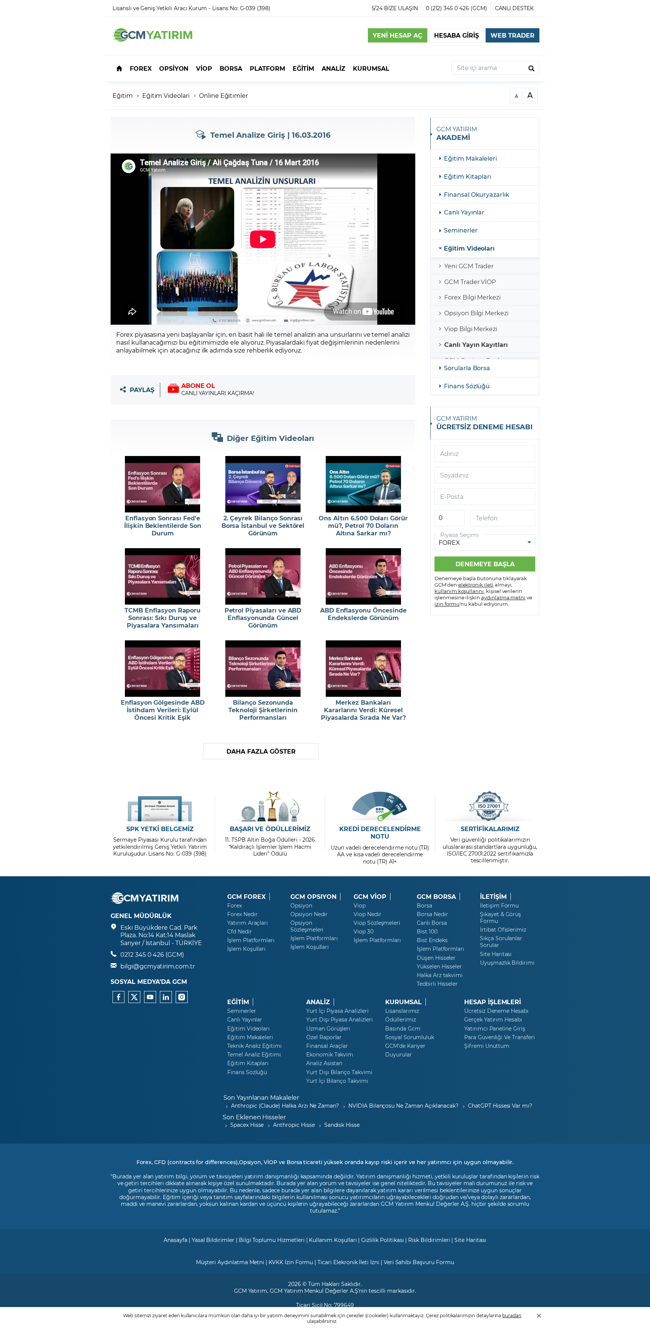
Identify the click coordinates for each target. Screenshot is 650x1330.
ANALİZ (318, 1002)
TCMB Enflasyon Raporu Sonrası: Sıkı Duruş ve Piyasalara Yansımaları (162, 617)
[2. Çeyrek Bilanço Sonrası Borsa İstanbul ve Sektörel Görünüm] (263, 484)
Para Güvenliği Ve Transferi (499, 1037)
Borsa (424, 905)
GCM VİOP (370, 896)
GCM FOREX (246, 896)
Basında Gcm (402, 1028)
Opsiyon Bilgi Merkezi (476, 313)
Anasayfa (175, 1239)
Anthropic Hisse (293, 1124)
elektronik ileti (476, 584)
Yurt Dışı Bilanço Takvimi (339, 1072)
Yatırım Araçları (247, 923)
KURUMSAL (403, 1002)
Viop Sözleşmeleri (377, 923)
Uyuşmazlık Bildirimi (507, 962)
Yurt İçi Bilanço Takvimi (337, 1081)
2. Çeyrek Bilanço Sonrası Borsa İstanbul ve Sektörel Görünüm (263, 525)
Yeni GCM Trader (469, 266)
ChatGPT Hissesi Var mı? (500, 1105)
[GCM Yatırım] (152, 39)
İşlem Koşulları (246, 948)
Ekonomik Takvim (329, 1054)
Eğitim (122, 95)
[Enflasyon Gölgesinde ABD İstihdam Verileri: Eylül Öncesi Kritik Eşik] (162, 668)
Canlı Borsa (431, 923)
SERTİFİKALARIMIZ (490, 829)
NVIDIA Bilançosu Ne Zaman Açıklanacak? (403, 1105)
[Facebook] (118, 997)
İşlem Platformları (251, 940)
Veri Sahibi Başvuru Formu (419, 1262)
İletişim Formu (499, 905)
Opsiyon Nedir (309, 914)
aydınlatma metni (503, 597)
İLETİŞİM (493, 896)
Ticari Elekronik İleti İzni (348, 1262)
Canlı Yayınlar (464, 212)
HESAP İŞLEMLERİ (492, 1002)
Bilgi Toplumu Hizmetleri (272, 1239)
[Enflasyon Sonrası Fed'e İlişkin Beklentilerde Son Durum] (162, 484)
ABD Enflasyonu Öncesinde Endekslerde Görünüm (363, 614)
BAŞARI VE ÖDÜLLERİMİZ (270, 829)
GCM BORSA (436, 896)
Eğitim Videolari (166, 95)
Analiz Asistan (324, 1063)
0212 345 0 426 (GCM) (152, 954)
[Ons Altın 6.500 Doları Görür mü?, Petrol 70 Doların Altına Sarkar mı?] (363, 484)
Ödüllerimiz (400, 1019)
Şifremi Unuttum (486, 1046)
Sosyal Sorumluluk (409, 1037)
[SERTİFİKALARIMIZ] (490, 806)
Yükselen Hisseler (439, 966)
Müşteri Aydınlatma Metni (230, 1262)
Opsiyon (301, 905)
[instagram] (182, 997)
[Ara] (531, 67)
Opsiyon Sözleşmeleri (306, 926)
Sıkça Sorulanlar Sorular (501, 941)
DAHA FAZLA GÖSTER (260, 751)
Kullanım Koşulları (333, 1239)
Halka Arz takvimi (440, 975)
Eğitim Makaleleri (470, 158)
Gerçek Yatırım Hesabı (493, 1019)
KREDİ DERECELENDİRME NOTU (380, 833)
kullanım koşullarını (459, 591)
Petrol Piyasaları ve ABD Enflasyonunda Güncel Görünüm (263, 617)
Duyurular (398, 1054)
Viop (360, 905)
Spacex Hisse (247, 1124)
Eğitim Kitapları (467, 176)
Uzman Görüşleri (328, 1028)
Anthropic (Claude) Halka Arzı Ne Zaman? (285, 1105)
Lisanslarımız (402, 1011)
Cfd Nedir (239, 931)
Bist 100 (427, 931)
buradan (511, 1315)
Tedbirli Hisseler (437, 983)
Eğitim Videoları (469, 248)
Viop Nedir (367, 914)
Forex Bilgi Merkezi (472, 297)
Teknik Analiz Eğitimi (254, 1046)
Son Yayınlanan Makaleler (261, 1097)
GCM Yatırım (250, 1290)
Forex (234, 905)
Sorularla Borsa (467, 368)
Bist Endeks (432, 940)
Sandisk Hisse (342, 1124)
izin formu (447, 603)
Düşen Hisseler (436, 958)
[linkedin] (166, 997)
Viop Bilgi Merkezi (470, 329)
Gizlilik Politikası (382, 1239)
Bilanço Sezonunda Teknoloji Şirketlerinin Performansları (263, 710)
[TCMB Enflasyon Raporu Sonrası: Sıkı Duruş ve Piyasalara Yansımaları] (162, 576)
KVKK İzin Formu (291, 1262)
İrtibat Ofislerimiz (503, 929)
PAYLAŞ (142, 390)
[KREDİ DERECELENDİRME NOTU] (380, 806)
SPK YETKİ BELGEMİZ (160, 829)
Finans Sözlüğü (467, 386)
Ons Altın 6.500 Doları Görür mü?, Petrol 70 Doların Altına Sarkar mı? (363, 525)
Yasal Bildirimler (213, 1239)
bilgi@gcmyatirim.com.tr (157, 966)
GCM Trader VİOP (470, 282)
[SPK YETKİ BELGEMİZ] (160, 806)
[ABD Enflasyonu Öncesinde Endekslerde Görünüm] (363, 576)
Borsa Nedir (432, 914)
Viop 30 (364, 931)
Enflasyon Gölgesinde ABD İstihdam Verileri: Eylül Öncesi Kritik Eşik (163, 710)
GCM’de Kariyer (405, 1046)
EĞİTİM (238, 1002)
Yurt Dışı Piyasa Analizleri (339, 1019)
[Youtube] (150, 997)
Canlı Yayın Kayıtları (476, 344)
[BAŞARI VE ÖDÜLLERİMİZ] (269, 806)
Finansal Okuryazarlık (476, 194)
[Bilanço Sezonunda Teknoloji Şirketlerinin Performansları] (263, 668)
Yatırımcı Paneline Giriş (494, 1028)
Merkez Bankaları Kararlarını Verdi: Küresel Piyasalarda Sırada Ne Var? (363, 710)
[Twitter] (134, 997)
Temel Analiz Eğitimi (254, 1054)
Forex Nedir (242, 914)
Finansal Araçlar (327, 1046)
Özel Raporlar (324, 1037)
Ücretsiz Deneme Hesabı (496, 1011)
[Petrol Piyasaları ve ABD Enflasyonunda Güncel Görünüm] (263, 576)
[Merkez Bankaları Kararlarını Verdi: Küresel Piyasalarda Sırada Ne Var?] (363, 668)
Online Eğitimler (223, 95)
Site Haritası (496, 954)
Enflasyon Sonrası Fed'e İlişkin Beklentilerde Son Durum (162, 525)
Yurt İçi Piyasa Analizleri (337, 1011)
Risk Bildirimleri (429, 1239)
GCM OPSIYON (313, 896)
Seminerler (461, 230)
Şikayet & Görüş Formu (500, 917)
